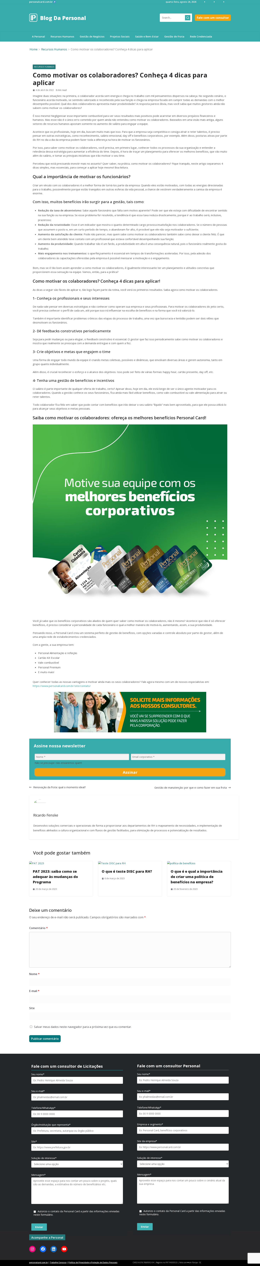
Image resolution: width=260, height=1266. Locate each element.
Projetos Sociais (119, 36)
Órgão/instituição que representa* (51, 1124)
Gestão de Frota (174, 36)
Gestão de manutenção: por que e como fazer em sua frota (190, 787)
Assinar (130, 772)
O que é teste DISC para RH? (127, 871)
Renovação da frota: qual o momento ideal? (59, 787)
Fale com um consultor (213, 18)
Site (32, 1008)
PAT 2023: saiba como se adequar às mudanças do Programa (55, 876)
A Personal (38, 36)
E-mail (34, 991)
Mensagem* (38, 1175)
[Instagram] (32, 1249)
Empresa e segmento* (150, 1124)
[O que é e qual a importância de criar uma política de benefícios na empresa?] (181, 863)
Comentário (38, 928)
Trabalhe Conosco (58, 1262)
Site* (34, 1141)
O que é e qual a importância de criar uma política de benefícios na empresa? (197, 876)
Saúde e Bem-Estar (147, 36)
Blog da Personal (63, 18)
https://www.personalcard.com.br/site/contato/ (62, 686)
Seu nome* (37, 1074)
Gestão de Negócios (92, 36)
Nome (34, 974)
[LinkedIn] (53, 1249)
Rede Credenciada (201, 36)
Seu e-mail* (38, 1091)
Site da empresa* (147, 1141)
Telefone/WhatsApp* (43, 1108)
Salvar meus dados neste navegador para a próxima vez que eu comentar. (83, 1027)
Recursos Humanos (62, 36)
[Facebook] (43, 1249)
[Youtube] (64, 1249)
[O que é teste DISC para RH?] (112, 863)
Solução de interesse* (44, 1158)
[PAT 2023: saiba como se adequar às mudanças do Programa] (36, 863)
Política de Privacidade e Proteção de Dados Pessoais (92, 1262)
